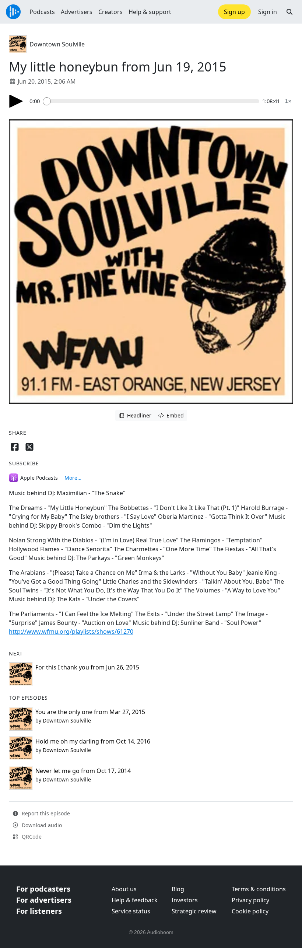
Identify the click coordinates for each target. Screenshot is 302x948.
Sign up (234, 12)
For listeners (39, 911)
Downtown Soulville (57, 44)
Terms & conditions (259, 889)
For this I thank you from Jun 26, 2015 (87, 667)
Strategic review (194, 911)
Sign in (267, 12)
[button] (289, 11)
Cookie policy (250, 911)
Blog (178, 889)
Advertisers (76, 12)
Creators (110, 12)
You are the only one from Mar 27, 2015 (90, 712)
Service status (131, 911)
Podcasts (42, 12)
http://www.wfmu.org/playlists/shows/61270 (71, 631)
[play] (16, 101)
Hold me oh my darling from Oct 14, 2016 (92, 741)
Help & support (150, 12)
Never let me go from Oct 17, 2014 (83, 771)
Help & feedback (135, 900)
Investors (185, 900)
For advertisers (43, 900)
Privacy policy (250, 900)
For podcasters (43, 889)
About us (124, 889)
